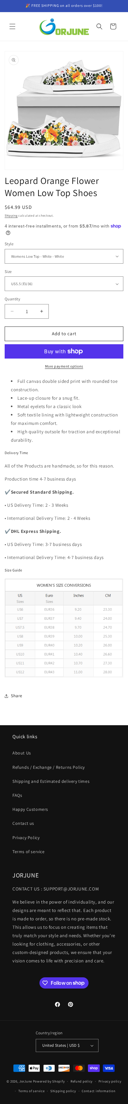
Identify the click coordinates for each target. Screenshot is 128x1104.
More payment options (64, 366)
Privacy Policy (25, 837)
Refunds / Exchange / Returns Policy (48, 767)
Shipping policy (63, 1091)
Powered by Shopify (49, 1081)
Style (9, 244)
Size (8, 271)
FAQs (17, 795)
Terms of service (28, 851)
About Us (21, 753)
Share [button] (16, 695)
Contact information (98, 1091)
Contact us (23, 823)
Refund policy (82, 1081)
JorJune (25, 1081)
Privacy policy (109, 1081)
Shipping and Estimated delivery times (50, 781)
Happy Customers (30, 809)
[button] (12, 26)
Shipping (11, 216)
